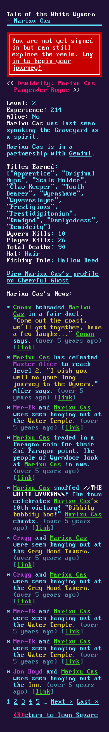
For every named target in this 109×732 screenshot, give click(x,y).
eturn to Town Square (55, 715)
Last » (88, 702)
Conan (22, 307)
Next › (62, 702)
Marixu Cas (31, 357)
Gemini (80, 153)
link (24, 347)
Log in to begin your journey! (52, 61)
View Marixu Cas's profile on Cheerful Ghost (53, 277)
